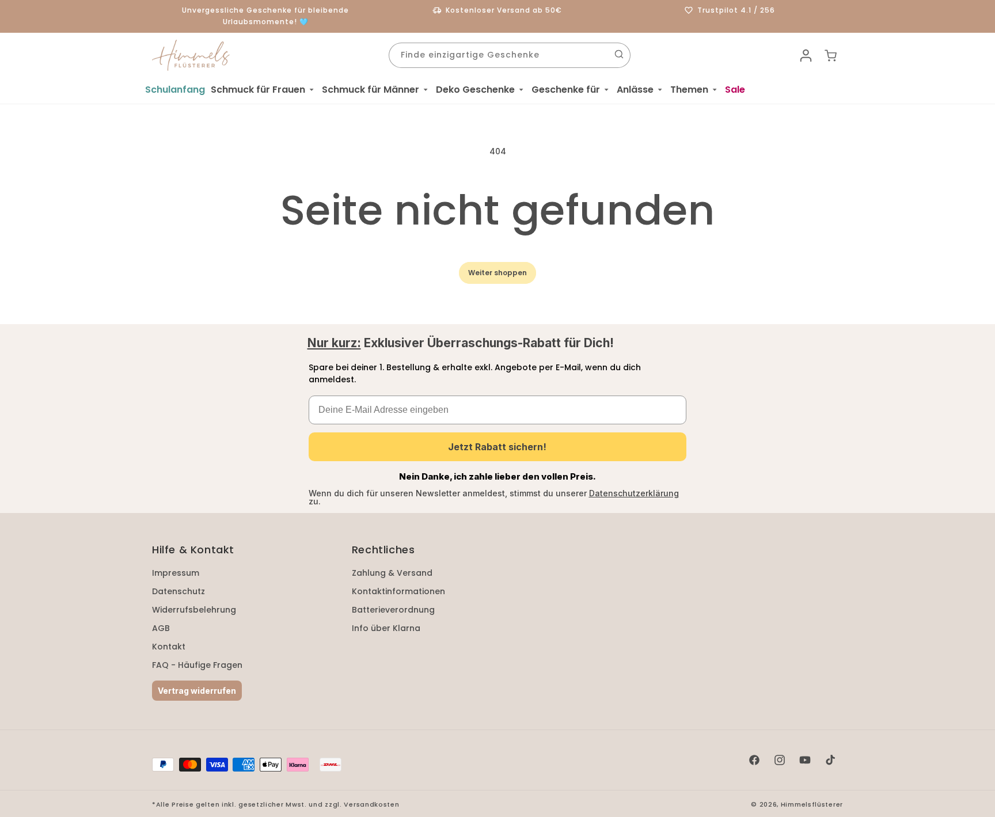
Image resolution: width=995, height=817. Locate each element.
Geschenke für (565, 89)
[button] (263, 90)
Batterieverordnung (393, 609)
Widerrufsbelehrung (194, 609)
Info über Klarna (386, 628)
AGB (161, 628)
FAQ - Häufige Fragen (197, 665)
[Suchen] (619, 54)
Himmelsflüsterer (812, 804)
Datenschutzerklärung (634, 493)
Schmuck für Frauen (258, 89)
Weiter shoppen (497, 273)
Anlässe (635, 89)
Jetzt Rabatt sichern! (497, 447)
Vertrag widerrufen (197, 691)
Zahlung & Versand (392, 573)
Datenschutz (178, 591)
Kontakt (168, 646)
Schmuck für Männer (370, 89)
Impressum (175, 573)
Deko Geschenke (475, 89)
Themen (689, 89)
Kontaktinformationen (398, 591)
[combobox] (509, 55)
